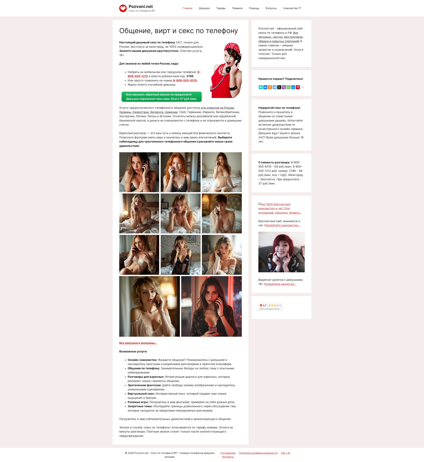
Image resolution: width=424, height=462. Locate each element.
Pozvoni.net (141, 6)
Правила (237, 8)
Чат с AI (285, 453)
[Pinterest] (298, 87)
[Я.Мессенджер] (261, 87)
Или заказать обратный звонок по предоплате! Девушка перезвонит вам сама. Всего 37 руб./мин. (161, 96)
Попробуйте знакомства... (282, 225)
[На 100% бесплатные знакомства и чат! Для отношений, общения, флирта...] (281, 212)
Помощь (254, 8)
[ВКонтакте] (265, 87)
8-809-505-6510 (185, 80)
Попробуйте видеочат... (280, 284)
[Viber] (284, 87)
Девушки (204, 8)
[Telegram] (275, 87)
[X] (279, 87)
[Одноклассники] (270, 87)
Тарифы (221, 8)
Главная (187, 8)
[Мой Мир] (293, 87)
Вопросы (271, 8)
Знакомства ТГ (292, 8)
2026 (131, 453)
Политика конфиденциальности (258, 453)
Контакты (228, 456)
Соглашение (228, 453)
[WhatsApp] (289, 87)
